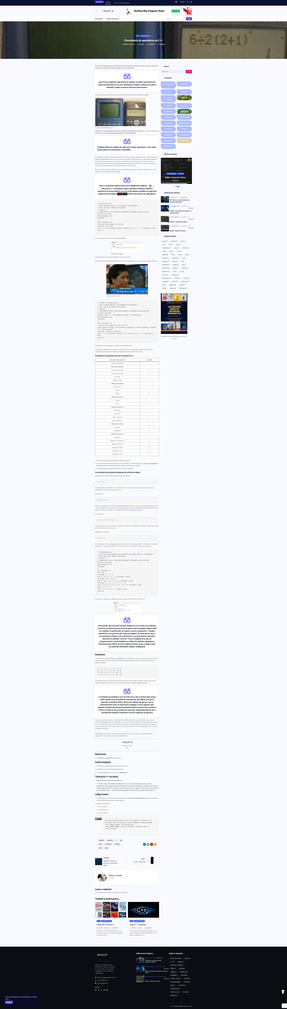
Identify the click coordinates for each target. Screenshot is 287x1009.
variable (182, 284)
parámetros (165, 271)
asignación (110, 840)
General (184, 105)
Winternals (183, 288)
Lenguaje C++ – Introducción (138, 924)
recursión (186, 278)
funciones (165, 261)
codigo (178, 244)
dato (171, 251)
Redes (184, 129)
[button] (173, 186)
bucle (183, 241)
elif (173, 254)
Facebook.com (124, 766)
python (177, 278)
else (180, 254)
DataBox (168, 105)
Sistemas (168, 134)
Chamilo (184, 92)
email (187, 254)
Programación (99, 18)
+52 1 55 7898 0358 (102, 980)
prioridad (117, 844)
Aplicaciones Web (168, 85)
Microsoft (165, 268)
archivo (164, 241)
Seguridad (165, 281)
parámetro (185, 268)
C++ (168, 92)
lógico (100, 844)
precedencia (108, 844)
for (183, 258)
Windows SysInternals (113, 18)
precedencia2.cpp (103, 810)
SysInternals (184, 134)
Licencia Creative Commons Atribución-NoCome (136, 822)
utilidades (172, 284)
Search (189, 71)
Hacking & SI (168, 111)
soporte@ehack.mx (122, 736)
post (182, 271)
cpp (121, 840)
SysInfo (175, 281)
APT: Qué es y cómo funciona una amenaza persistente (153, 961)
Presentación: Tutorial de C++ (105, 924)
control (176, 248)
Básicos (184, 84)
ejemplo (165, 254)
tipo (164, 284)
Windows (168, 146)
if (182, 261)
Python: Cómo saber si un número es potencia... (126, 3)
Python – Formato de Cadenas (175, 177)
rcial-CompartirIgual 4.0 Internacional (119, 824)
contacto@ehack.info (102, 983)
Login (189, 19)
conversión (185, 248)
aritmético (101, 840)
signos (106, 848)
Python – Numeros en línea (177, 231)
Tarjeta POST (168, 140)
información (165, 264)
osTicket (168, 123)
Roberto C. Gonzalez (104, 928)
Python (168, 129)
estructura (165, 258)
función (175, 261)
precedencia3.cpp (103, 813)
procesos (165, 274)
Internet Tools (184, 117)
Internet (168, 117)
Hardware (184, 111)
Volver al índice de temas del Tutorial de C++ (110, 780)
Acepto (9, 1002)
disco (179, 251)
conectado (110, 892)
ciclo (170, 244)
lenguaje (175, 264)
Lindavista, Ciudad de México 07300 (106, 977)
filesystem (175, 258)
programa (175, 274)
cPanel (184, 97)
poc (174, 271)
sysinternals (185, 281)
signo (100, 848)
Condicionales (166, 248)
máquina (175, 268)
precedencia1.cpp (103, 806)
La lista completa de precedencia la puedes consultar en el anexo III (115, 468)
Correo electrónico (168, 98)
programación (166, 278)
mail (183, 264)
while (164, 288)
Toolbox (184, 140)
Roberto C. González (140, 820)
